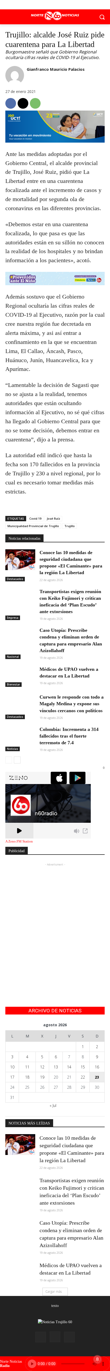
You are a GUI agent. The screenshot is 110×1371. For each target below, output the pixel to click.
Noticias (12, 749)
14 (69, 1067)
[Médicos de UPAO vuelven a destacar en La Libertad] (20, 676)
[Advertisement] (55, 922)
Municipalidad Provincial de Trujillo (33, 526)
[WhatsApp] (35, 103)
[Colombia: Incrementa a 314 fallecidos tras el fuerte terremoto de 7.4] (20, 736)
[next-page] (17, 760)
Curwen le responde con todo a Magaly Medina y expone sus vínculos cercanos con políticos (72, 703)
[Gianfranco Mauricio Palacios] (14, 75)
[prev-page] (8, 760)
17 (12, 1077)
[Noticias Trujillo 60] (55, 16)
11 (27, 1067)
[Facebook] (43, 4)
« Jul (53, 1105)
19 (42, 1077)
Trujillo (69, 526)
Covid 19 (35, 518)
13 (56, 1067)
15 (83, 1067)
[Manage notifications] (97, 1359)
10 (12, 1067)
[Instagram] (55, 1336)
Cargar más (53, 1291)
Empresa (12, 618)
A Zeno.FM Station (19, 841)
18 (27, 1077)
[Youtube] (67, 4)
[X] (55, 4)
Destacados (15, 579)
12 (42, 1067)
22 (83, 1077)
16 (97, 1067)
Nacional (13, 657)
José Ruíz (53, 518)
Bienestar (13, 684)
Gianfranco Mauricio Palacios (56, 69)
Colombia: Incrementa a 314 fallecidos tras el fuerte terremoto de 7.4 (69, 736)
